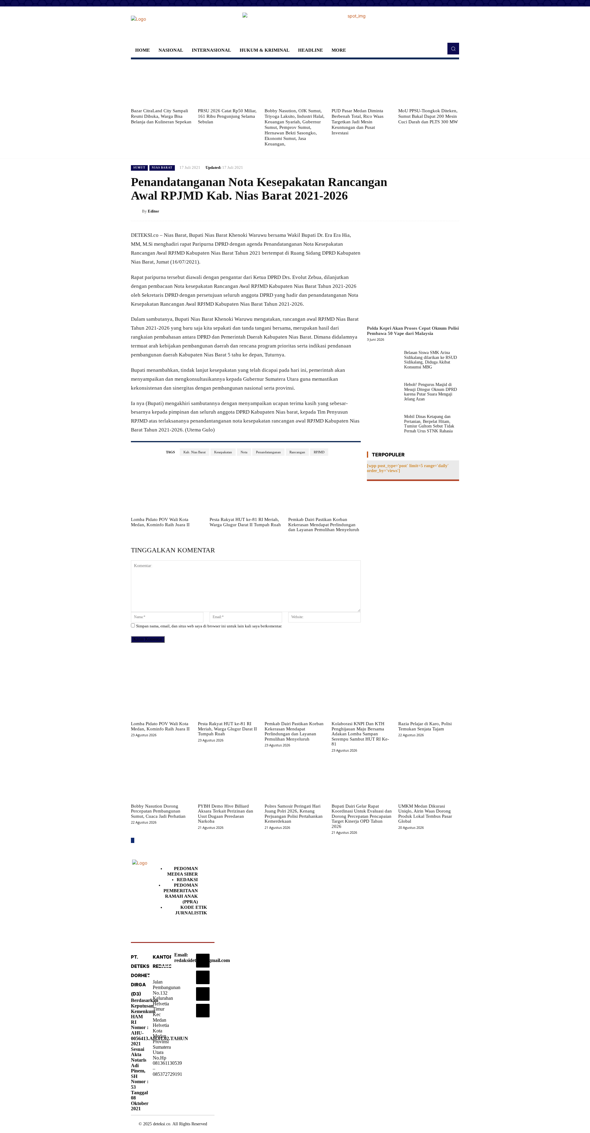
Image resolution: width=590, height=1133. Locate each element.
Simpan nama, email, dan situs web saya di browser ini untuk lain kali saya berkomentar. (209, 626)
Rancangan (297, 452)
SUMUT (139, 167)
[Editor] (136, 211)
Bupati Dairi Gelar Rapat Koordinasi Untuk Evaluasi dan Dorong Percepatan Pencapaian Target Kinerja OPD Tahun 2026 (362, 816)
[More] (452, 211)
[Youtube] (203, 1010)
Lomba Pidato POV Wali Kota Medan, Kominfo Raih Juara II (160, 522)
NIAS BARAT (162, 167)
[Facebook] (396, 211)
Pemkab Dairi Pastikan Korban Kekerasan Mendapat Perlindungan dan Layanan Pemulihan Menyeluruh (323, 524)
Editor (153, 211)
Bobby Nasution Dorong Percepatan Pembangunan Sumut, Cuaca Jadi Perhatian (158, 811)
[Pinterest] (424, 211)
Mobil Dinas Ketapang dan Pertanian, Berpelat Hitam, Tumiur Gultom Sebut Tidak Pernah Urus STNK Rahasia (429, 423)
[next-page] (132, 840)
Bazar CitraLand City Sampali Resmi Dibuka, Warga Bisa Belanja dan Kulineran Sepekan (161, 116)
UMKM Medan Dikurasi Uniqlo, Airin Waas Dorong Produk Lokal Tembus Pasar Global (425, 814)
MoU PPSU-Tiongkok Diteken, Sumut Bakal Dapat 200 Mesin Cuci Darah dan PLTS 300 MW (428, 116)
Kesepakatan (223, 452)
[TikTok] (203, 977)
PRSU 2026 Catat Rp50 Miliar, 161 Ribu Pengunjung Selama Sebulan (227, 116)
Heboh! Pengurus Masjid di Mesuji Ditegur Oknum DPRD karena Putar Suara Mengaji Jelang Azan (430, 391)
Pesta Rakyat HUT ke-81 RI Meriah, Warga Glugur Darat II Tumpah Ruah (245, 522)
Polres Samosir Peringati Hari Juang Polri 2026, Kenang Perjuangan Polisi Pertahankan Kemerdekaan (294, 814)
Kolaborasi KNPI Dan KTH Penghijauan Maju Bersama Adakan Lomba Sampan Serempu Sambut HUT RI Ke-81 (360, 733)
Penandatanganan (268, 452)
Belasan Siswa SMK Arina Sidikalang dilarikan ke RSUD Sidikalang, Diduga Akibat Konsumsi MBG (430, 359)
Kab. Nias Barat (194, 452)
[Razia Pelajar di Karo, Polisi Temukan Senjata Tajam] (428, 697)
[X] (410, 211)
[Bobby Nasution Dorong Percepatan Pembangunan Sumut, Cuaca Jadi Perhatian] (161, 779)
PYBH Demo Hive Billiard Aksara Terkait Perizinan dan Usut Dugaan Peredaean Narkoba (225, 814)
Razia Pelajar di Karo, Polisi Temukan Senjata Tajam (425, 726)
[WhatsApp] (438, 211)
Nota (244, 452)
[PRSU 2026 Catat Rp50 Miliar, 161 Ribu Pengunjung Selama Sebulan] (228, 83)
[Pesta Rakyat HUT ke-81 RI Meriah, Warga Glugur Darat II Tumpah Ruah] (246, 488)
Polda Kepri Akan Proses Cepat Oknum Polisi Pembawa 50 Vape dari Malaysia (413, 331)
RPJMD (319, 452)
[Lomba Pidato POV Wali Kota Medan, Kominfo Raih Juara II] (167, 488)
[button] (453, 48)
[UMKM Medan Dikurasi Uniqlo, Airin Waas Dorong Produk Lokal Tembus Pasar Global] (428, 779)
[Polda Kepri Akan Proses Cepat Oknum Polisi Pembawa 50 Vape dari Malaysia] (413, 276)
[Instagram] (203, 960)
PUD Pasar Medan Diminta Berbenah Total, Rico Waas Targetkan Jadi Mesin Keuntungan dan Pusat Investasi (358, 121)
